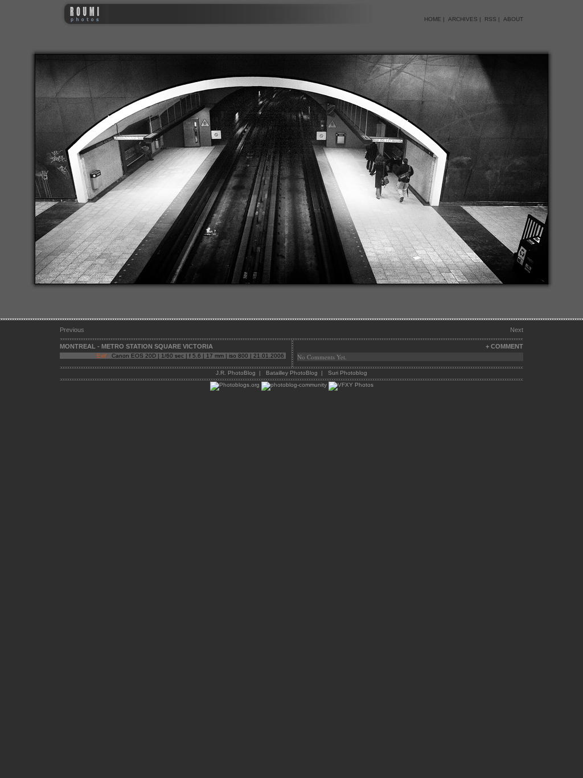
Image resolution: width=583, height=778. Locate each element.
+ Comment (504, 346)
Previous (72, 329)
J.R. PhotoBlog (236, 373)
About (513, 19)
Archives (463, 19)
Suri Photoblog (347, 373)
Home (432, 19)
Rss (490, 19)
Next (516, 329)
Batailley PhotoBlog (292, 373)
